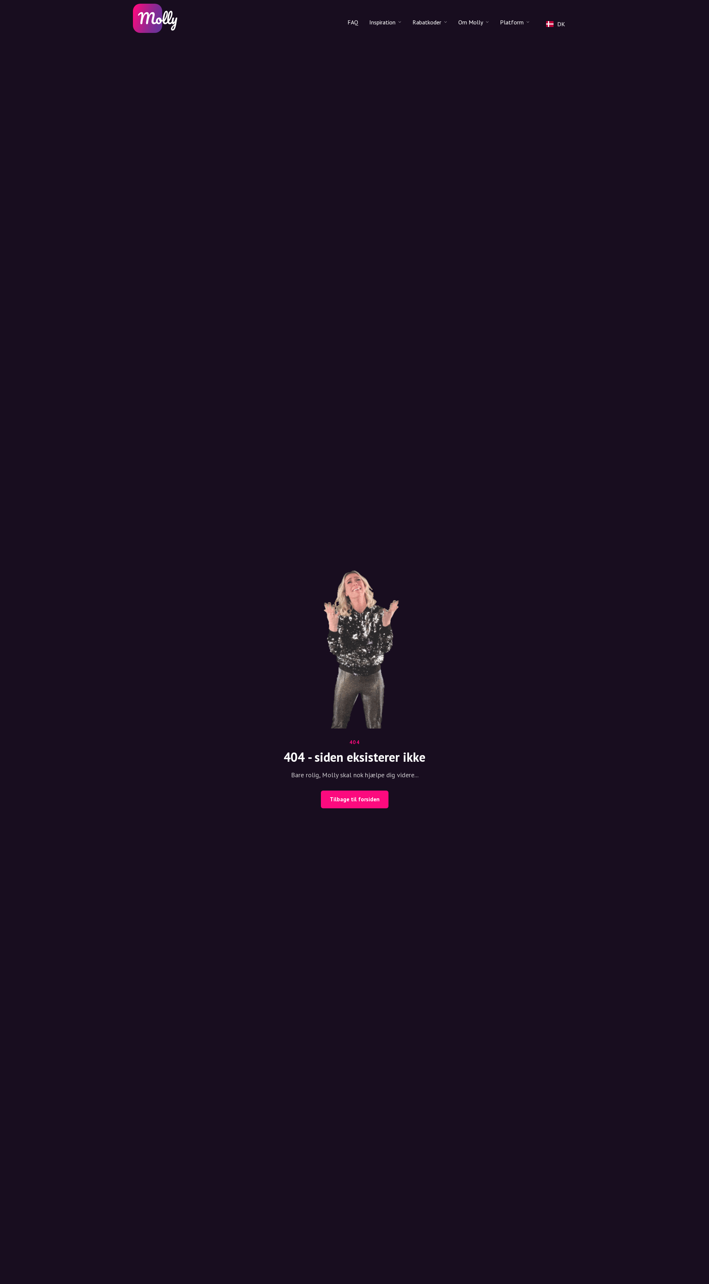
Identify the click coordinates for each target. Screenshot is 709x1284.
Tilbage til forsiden (355, 799)
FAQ (352, 22)
